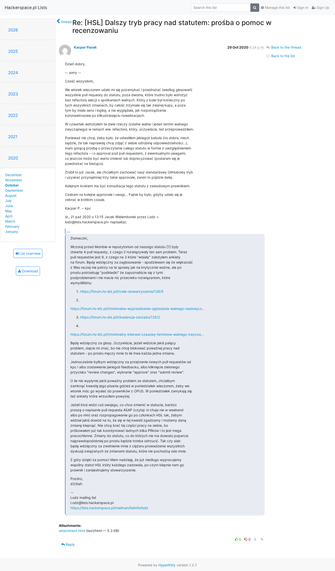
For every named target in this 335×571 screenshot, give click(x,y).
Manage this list (277, 7)
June (9, 206)
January (11, 231)
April (8, 216)
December (13, 175)
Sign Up (322, 7)
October (12, 185)
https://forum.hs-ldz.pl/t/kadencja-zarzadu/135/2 (120, 317)
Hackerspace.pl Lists (26, 7)
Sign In (302, 7)
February (12, 226)
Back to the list (282, 56)
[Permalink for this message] (262, 539)
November (13, 180)
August (10, 195)
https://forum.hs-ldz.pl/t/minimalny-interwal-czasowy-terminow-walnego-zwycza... (137, 334)
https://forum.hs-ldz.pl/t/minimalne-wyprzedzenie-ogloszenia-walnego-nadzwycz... (137, 308)
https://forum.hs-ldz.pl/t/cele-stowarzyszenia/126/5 (122, 291)
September (14, 190)
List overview (29, 253)
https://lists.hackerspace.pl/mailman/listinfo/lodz (109, 508)
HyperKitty (167, 565)
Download (29, 271)
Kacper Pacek (85, 47)
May (8, 211)
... (68, 230)
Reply (70, 544)
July (8, 201)
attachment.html (72, 531)
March (10, 221)
